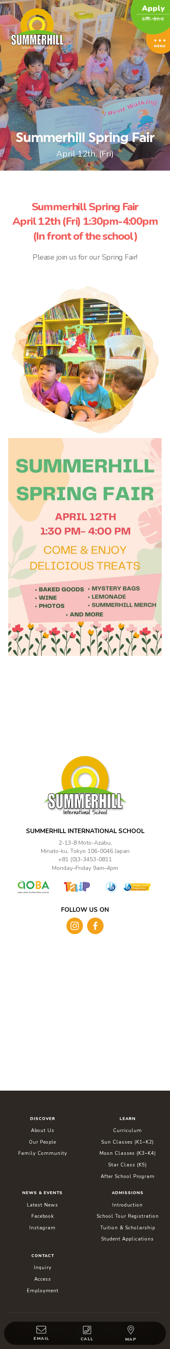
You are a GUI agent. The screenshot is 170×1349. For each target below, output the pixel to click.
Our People (42, 1142)
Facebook (42, 1216)
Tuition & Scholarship (127, 1227)
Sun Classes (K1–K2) (127, 1142)
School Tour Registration (128, 1216)
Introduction (127, 1205)
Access (42, 1279)
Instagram (42, 1227)
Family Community (42, 1153)
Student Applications (127, 1239)
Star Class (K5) (127, 1164)
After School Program (128, 1176)
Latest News (42, 1205)
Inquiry (43, 1267)
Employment (43, 1290)
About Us (42, 1130)
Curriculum (127, 1130)
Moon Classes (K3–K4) (127, 1153)
